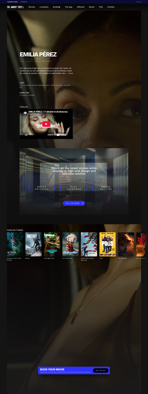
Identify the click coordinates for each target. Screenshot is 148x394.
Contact (110, 7)
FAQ (101, 7)
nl (140, 2)
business (23, 2)
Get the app (101, 370)
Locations (44, 7)
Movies (31, 7)
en (137, 2)
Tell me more (73, 203)
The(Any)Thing (12, 2)
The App (68, 7)
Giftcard (80, 7)
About (91, 7)
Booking (56, 7)
